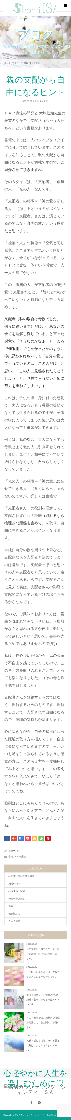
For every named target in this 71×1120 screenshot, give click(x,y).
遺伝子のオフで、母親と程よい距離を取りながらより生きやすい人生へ (43, 999)
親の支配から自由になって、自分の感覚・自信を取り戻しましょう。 (43, 954)
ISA (18, 850)
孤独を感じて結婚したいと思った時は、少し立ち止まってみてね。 (43, 1045)
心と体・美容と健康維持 (21, 876)
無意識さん (14, 913)
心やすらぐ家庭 (16, 891)
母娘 (37, 101)
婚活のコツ (14, 883)
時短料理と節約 (16, 898)
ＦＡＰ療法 (45, 101)
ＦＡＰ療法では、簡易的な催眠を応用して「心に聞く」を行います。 (43, 1022)
